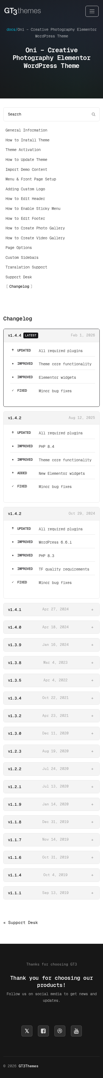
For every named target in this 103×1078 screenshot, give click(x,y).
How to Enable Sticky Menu (32, 208)
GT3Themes (28, 1066)
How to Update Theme (26, 159)
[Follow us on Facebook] (43, 1030)
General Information (26, 130)
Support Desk (18, 277)
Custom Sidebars (21, 257)
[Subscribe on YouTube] (76, 1030)
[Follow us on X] (26, 1030)
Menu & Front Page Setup (30, 179)
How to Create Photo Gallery (35, 228)
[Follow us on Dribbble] (59, 1030)
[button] (51, 609)
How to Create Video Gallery (35, 238)
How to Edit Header (25, 198)
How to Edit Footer (25, 218)
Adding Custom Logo (25, 189)
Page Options (18, 247)
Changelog (19, 286)
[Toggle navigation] (92, 11)
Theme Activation (23, 149)
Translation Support (26, 267)
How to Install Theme (27, 140)
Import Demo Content (26, 169)
